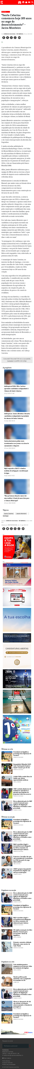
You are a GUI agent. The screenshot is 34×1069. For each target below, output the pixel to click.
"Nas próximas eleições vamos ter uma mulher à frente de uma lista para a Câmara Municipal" (16, 498)
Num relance (7, 1058)
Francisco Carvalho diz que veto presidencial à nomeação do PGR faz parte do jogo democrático (23, 859)
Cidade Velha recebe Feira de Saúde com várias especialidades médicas (22, 778)
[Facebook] (3, 37)
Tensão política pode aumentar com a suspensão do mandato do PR (22, 978)
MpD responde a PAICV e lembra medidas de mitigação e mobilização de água (16, 470)
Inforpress (19, 34)
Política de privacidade (8, 1064)
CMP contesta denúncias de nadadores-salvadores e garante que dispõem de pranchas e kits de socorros (22, 791)
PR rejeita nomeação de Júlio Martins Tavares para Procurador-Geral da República (22, 932)
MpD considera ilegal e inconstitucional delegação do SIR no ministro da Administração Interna (22, 846)
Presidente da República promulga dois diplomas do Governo (22, 753)
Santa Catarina (8, 513)
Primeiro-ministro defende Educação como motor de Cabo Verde (22, 944)
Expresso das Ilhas (9, 34)
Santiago (5, 516)
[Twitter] (7, 37)
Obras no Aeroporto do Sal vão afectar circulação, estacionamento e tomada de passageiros (22, 1004)
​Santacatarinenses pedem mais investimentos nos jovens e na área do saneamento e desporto (16, 443)
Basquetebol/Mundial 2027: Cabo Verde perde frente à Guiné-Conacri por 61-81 (22, 766)
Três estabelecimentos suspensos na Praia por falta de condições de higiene (22, 966)
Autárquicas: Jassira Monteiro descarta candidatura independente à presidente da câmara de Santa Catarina (17, 416)
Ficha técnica (6, 1061)
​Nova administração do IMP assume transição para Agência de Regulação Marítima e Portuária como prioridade (22, 804)
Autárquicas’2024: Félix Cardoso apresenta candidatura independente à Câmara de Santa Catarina (16, 388)
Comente (10, 361)
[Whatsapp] (11, 37)
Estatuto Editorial (7, 1062)
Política (4, 11)
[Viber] (15, 528)
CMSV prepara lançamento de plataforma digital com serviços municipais (22, 870)
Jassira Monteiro (21, 513)
